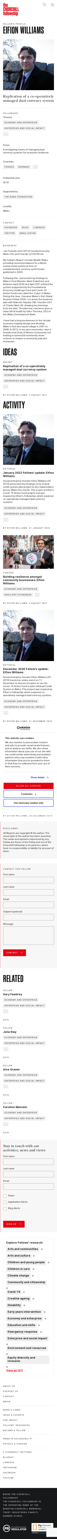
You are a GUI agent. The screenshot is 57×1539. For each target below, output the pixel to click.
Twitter (10, 233)
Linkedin (8, 1462)
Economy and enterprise (21, 122)
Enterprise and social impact (25, 128)
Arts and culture (19, 1255)
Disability (14, 1305)
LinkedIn (39, 227)
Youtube (8, 1478)
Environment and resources (27, 1348)
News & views (12, 1410)
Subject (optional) (12, 912)
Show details (38, 777)
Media (7, 1402)
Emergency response (22, 1332)
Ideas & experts (13, 1415)
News (11, 1196)
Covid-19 (14, 1292)
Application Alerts (18, 1202)
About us (9, 1386)
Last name (9, 887)
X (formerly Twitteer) (17, 1452)
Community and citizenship (26, 1282)
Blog (25, 227)
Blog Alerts (14, 1208)
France (9, 167)
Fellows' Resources (16, 1425)
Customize (27, 794)
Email (6, 899)
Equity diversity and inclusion (21, 1359)
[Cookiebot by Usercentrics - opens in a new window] (16, 728)
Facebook (11, 227)
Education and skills (21, 1325)
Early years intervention (24, 1312)
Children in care (19, 1269)
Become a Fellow (14, 1430)
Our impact (10, 1420)
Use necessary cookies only (28, 803)
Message (8, 924)
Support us (10, 1391)
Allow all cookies (28, 786)
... (6, 134)
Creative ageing (19, 1298)
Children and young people (26, 1262)
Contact (8, 1396)
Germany (24, 167)
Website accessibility (18, 1439)
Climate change (18, 1275)
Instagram (10, 1468)
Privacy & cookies (15, 1444)
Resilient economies (18, 595)
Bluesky (8, 1457)
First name (9, 874)
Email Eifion (28, 233)
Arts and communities (23, 1249)
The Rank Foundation (18, 197)
